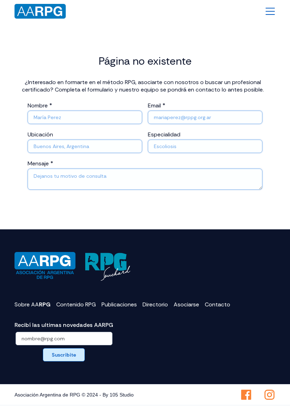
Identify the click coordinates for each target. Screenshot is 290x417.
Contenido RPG (76, 304)
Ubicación (40, 134)
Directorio (155, 304)
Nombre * (40, 105)
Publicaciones (119, 304)
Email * (156, 105)
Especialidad (164, 134)
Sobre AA (32, 304)
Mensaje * (40, 163)
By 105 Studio (118, 395)
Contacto (217, 304)
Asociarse (186, 304)
